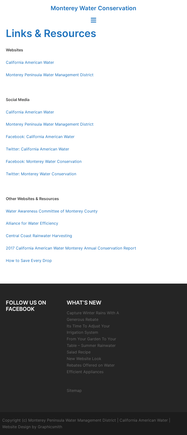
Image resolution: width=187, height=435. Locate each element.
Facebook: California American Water (40, 136)
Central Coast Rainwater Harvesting (39, 235)
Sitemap (74, 390)
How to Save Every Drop (29, 260)
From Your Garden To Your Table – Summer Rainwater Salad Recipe (91, 345)
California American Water (30, 62)
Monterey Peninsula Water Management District (50, 74)
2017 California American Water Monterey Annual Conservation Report (71, 248)
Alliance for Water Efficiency (32, 223)
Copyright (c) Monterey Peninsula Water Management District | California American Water (85, 420)
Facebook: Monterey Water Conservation (44, 161)
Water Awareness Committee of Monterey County (52, 211)
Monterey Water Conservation (93, 8)
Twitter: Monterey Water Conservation (41, 173)
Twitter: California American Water (37, 149)
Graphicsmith (50, 426)
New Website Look (84, 358)
